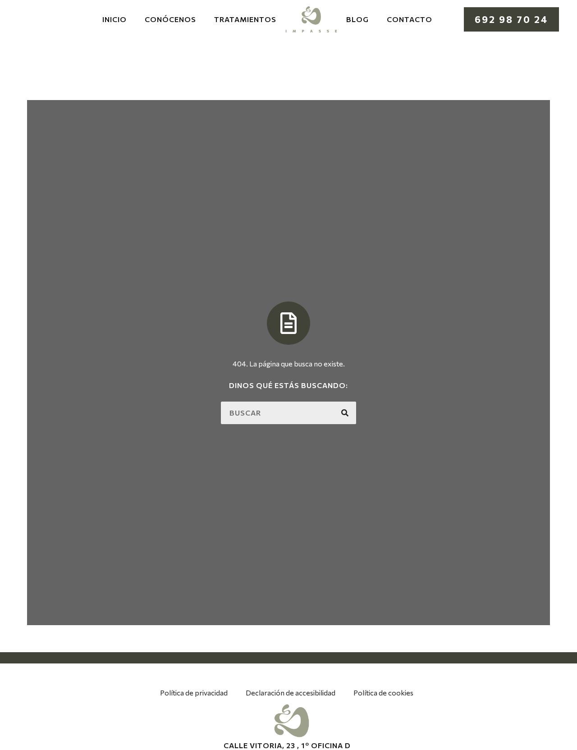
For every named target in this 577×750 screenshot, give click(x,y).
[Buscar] (345, 413)
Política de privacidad (194, 692)
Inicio (114, 19)
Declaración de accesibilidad (290, 692)
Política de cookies (383, 692)
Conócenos (170, 19)
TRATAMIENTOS (245, 19)
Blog (357, 19)
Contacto (409, 19)
